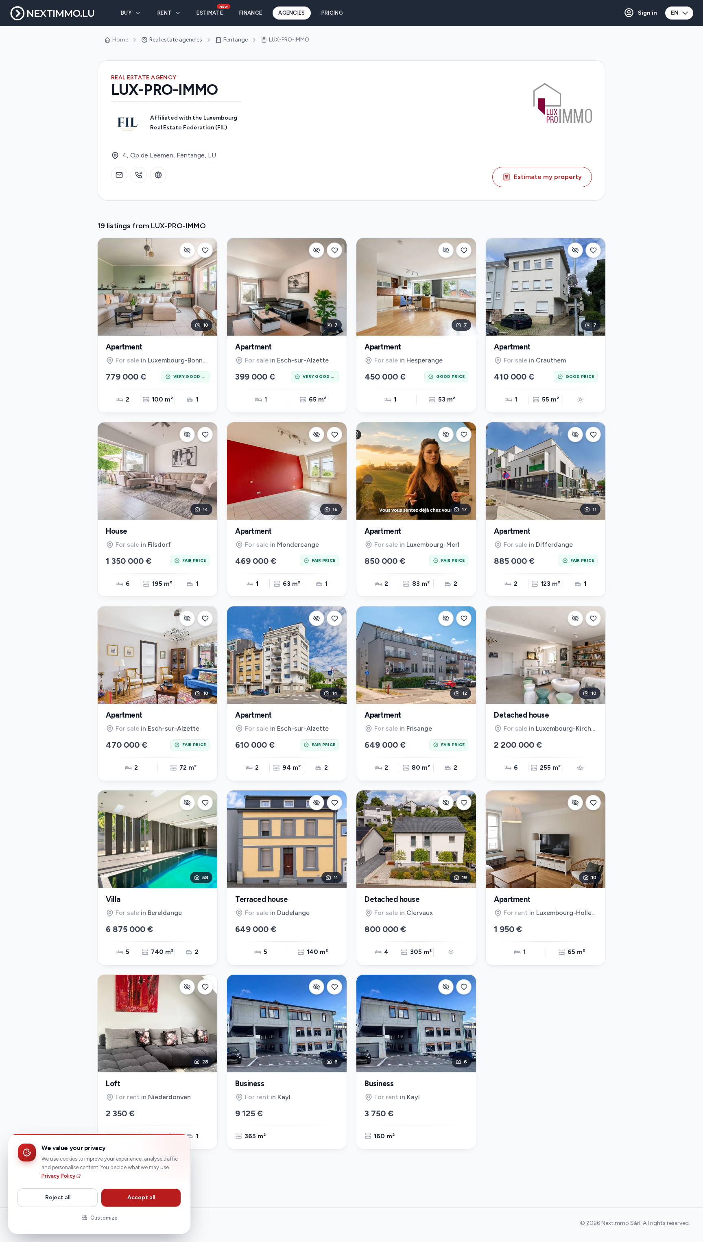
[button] (640, 13)
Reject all (57, 1197)
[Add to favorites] (205, 250)
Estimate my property (548, 177)
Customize (104, 1218)
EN (675, 12)
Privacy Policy (58, 1176)
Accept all (141, 1197)
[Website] (158, 175)
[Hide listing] (187, 250)
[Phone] (139, 175)
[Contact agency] (119, 175)
